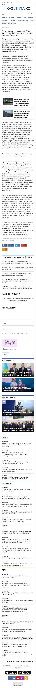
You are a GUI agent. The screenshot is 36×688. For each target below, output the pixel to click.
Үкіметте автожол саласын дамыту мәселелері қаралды (17, 601)
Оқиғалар (7, 483)
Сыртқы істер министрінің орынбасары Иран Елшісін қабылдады (17, 470)
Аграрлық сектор (22, 20)
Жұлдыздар (12, 23)
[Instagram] (22, 678)
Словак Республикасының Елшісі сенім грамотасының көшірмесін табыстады (15, 478)
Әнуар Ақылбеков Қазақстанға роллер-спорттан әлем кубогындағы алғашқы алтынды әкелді (17, 653)
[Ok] (26, 678)
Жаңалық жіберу (27, 661)
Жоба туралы (7, 661)
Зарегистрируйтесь (8, 299)
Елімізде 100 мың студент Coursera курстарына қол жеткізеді (17, 268)
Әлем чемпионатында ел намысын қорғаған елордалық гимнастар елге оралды (17, 630)
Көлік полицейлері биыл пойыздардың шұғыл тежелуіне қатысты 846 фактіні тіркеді (17, 505)
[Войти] (32, 14)
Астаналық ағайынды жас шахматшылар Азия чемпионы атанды (17, 622)
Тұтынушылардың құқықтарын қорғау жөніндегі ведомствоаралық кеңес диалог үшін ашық (17, 280)
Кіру (25, 300)
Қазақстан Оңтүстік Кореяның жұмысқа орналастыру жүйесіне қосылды (15, 462)
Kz (4, 4)
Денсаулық (5, 20)
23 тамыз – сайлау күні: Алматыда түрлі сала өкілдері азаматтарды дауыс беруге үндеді (16, 532)
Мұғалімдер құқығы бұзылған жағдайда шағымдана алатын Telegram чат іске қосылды (17, 262)
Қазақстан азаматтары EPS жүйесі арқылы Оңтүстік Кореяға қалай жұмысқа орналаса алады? (16, 550)
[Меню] (3, 14)
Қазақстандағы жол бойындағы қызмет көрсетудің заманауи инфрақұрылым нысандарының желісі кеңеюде (15, 609)
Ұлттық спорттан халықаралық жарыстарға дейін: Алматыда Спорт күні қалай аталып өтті (17, 638)
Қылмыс (31, 17)
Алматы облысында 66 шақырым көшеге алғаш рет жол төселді (17, 593)
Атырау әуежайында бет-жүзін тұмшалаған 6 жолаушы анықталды (17, 513)
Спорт (5, 616)
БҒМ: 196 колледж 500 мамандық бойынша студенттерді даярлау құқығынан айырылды (17, 287)
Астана (11, 17)
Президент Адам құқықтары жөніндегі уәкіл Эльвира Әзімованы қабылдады (16, 274)
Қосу (5, 354)
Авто (4, 570)
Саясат (5, 437)
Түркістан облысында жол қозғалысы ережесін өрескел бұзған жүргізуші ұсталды (17, 520)
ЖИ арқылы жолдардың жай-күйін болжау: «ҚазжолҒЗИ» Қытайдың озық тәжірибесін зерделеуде (16, 585)
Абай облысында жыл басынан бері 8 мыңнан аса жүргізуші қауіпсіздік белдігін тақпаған (17, 497)
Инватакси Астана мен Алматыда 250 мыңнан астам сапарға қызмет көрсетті (17, 564)
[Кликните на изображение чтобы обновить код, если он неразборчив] (9, 346)
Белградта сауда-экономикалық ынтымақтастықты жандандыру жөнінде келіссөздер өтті (15, 454)
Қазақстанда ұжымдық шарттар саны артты (16, 558)
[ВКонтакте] (14, 678)
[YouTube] (18, 678)
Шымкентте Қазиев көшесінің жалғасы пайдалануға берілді (15, 576)
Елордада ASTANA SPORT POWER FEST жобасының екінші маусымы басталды (15, 645)
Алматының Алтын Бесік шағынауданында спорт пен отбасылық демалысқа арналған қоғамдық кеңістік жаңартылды (16, 541)
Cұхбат (4, 23)
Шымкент (19, 17)
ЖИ (25, 17)
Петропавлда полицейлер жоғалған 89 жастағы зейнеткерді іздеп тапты (18, 490)
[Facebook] (10, 678)
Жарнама (16, 661)
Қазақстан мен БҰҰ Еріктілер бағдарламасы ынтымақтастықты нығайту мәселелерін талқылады (16, 445)
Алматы (4, 17)
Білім (13, 20)
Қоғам (5, 526)
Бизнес (32, 20)
